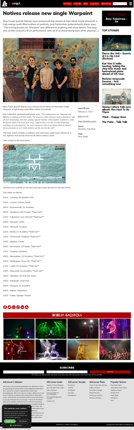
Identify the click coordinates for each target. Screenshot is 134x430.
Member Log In (3, 428)
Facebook (71, 385)
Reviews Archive (95, 398)
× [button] (29, 407)
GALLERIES (94, 4)
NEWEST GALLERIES (67, 315)
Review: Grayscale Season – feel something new (113, 81)
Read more (17, 417)
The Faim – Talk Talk (114, 122)
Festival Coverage (95, 390)
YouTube (71, 393)
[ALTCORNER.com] (4, 6)
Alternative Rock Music (119, 388)
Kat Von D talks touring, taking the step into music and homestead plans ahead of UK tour (114, 69)
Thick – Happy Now (114, 117)
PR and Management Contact (54, 397)
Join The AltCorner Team (55, 388)
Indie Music (114, 395)
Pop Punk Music (116, 385)
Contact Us (51, 401)
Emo (112, 400)
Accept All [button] (10, 421)
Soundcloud (72, 395)
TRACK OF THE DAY (116, 14)
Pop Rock (91, 129)
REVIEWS (77, 4)
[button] (16, 425)
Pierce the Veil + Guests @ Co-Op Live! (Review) (116, 56)
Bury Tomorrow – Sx (116, 20)
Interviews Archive (96, 395)
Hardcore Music (116, 390)
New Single (83, 136)
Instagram (71, 390)
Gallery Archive (94, 388)
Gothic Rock (115, 393)
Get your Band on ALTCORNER (53, 393)
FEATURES (67, 4)
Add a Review (52, 390)
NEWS (86, 4)
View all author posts (87, 121)
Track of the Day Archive (98, 385)
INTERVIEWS (106, 4)
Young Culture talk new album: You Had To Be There (116, 109)
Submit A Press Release (55, 385)
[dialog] (16, 416)
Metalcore (114, 398)
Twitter (70, 388)
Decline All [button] (23, 421)
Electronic (82, 129)
